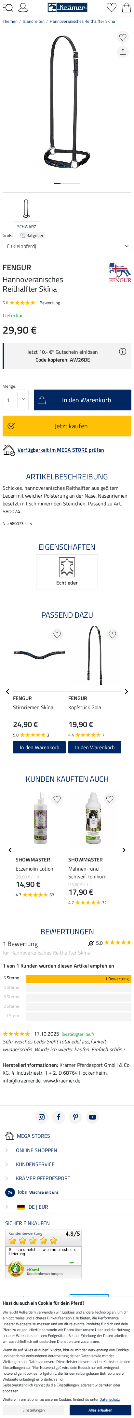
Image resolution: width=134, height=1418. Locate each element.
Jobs (33, 1192)
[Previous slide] (8, 214)
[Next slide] (126, 214)
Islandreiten (34, 21)
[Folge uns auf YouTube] (92, 1117)
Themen (10, 21)
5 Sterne (11, 978)
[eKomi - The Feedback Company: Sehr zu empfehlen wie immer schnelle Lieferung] (43, 1253)
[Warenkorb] (126, 7)
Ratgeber (35, 235)
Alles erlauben (100, 1410)
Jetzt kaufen (71, 426)
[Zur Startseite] (67, 7)
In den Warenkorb (39, 747)
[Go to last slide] (8, 691)
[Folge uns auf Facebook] (58, 1117)
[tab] (57, 183)
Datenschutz (110, 1399)
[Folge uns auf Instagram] (41, 1117)
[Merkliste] (111, 7)
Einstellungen (33, 1410)
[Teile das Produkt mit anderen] (123, 52)
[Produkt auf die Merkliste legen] (123, 37)
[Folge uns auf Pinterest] (75, 1117)
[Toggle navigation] (8, 8)
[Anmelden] (23, 7)
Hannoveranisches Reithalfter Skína (82, 21)
